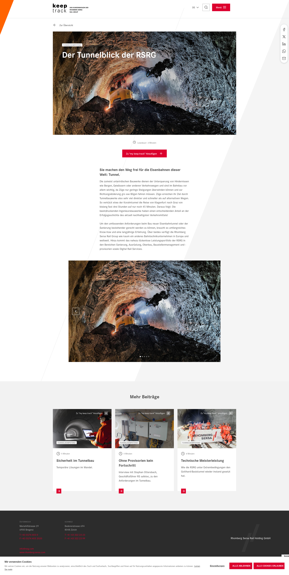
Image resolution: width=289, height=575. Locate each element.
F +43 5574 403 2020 (31, 538)
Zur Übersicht (66, 25)
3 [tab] (144, 356)
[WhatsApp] (284, 50)
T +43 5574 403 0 (29, 534)
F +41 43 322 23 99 (75, 538)
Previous (75, 311)
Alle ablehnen (241, 566)
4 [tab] (146, 356)
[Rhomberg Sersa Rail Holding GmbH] (71, 9)
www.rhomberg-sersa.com (32, 552)
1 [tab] (140, 356)
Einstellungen (217, 566)
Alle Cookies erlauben (270, 566)
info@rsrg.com (27, 548)
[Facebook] (284, 29)
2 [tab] (142, 356)
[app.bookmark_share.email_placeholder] (284, 58)
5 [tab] (148, 356)
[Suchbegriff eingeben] (206, 7)
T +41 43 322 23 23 (75, 534)
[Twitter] (284, 36)
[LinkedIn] (284, 43)
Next (213, 311)
